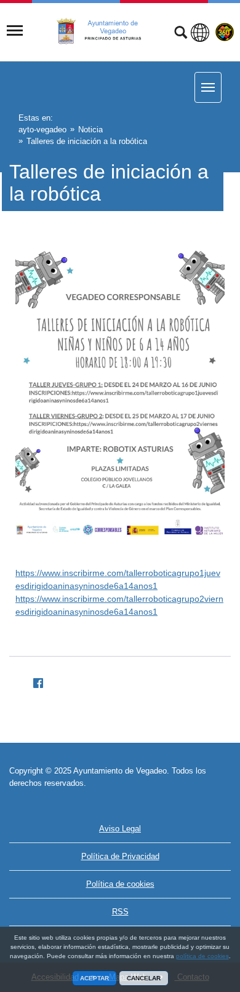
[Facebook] (33, 681)
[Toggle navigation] (15, 30)
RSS (120, 911)
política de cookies (202, 956)
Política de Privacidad (120, 856)
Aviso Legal (120, 828)
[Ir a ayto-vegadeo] (106, 31)
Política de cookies (120, 884)
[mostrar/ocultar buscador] (181, 33)
